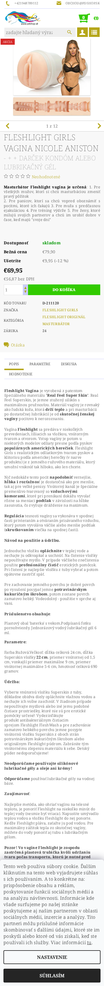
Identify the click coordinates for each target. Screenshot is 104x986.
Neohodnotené (46, 176)
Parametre (40, 363)
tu (89, 942)
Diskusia (69, 363)
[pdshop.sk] (22, 17)
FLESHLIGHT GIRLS (60, 310)
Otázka (18, 345)
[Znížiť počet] (25, 292)
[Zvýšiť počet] (25, 287)
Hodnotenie (20, 374)
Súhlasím (52, 975)
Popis (14, 363)
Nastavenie (52, 957)
